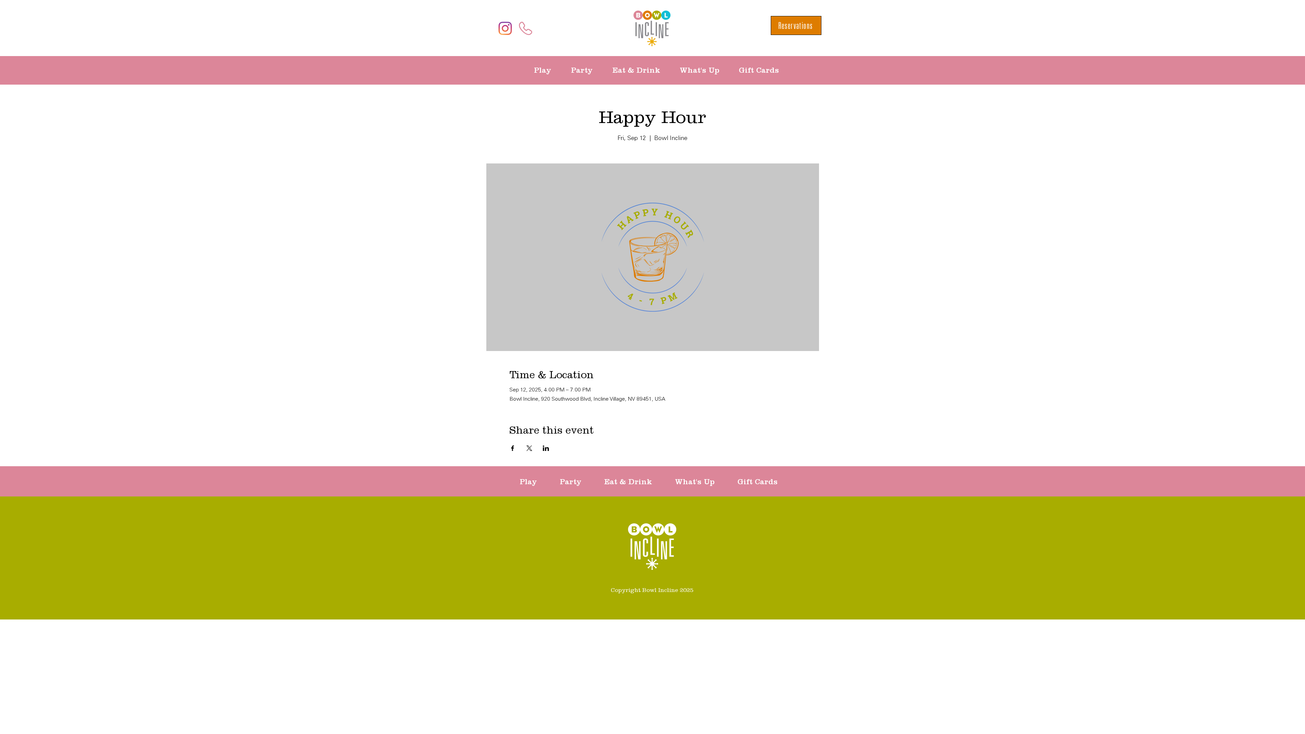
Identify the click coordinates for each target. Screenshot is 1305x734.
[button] (547, 70)
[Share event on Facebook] (512, 448)
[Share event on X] (529, 448)
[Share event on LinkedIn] (546, 448)
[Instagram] (505, 28)
